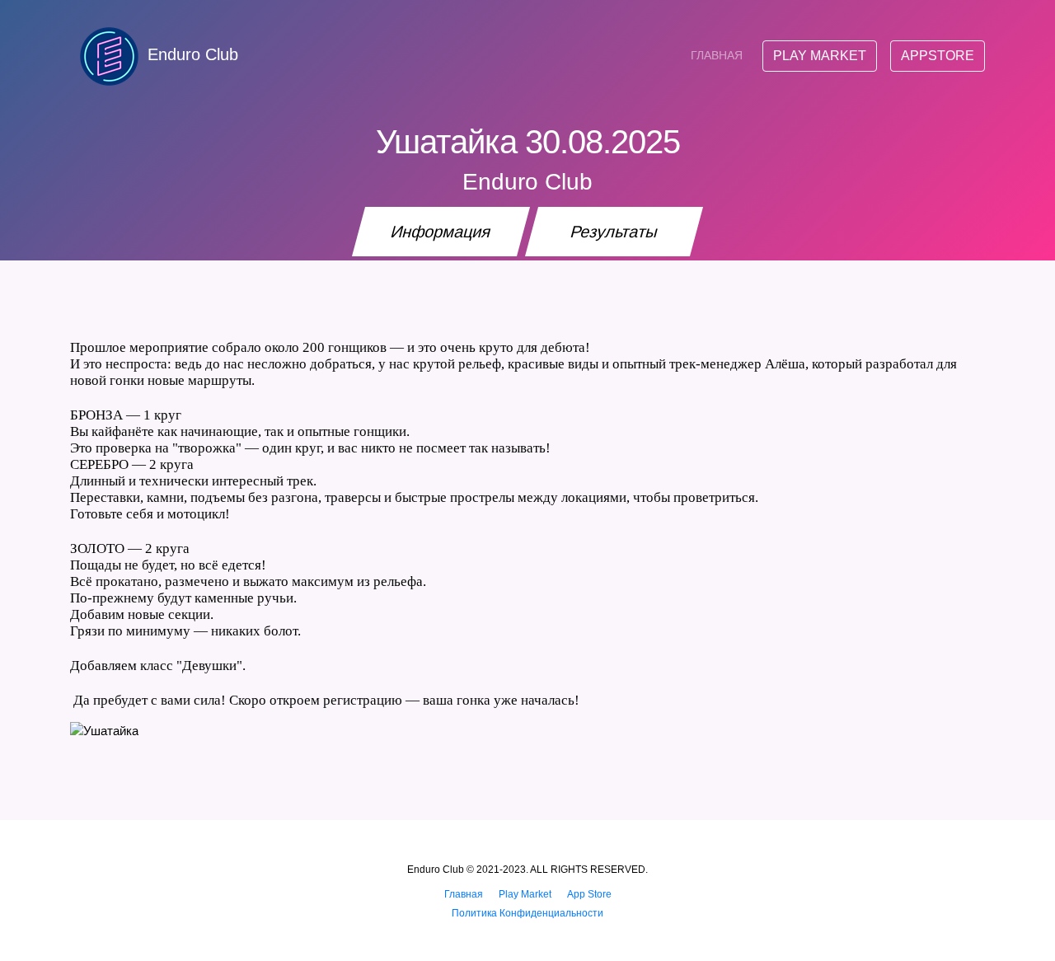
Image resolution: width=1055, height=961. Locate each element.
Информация (441, 232)
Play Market (819, 56)
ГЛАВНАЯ (717, 55)
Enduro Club (193, 54)
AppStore (937, 56)
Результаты (614, 232)
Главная (463, 894)
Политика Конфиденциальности (527, 913)
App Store (589, 894)
